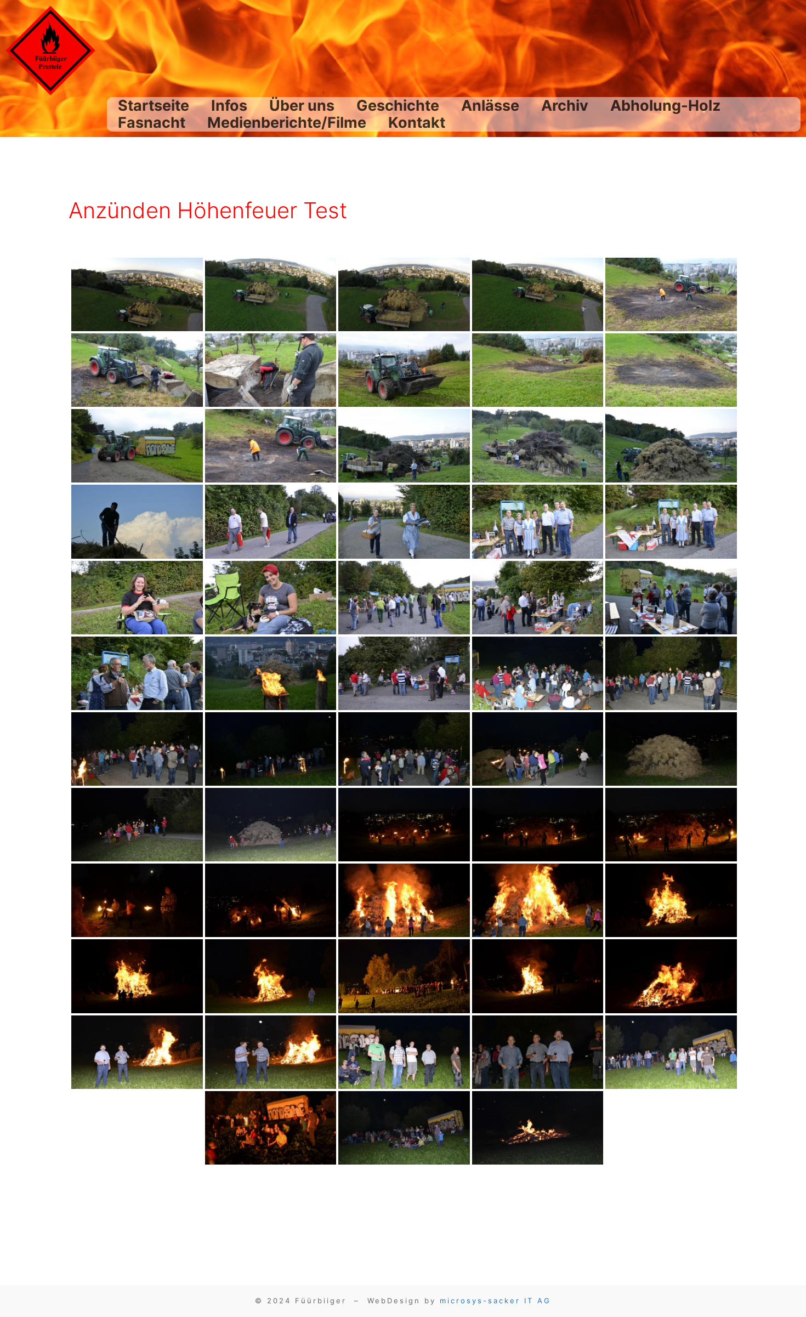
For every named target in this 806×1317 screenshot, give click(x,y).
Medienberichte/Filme (286, 122)
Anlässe (490, 105)
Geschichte (397, 105)
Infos (229, 105)
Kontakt (416, 122)
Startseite (153, 105)
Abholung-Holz (665, 105)
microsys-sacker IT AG (495, 1300)
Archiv (564, 105)
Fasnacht (151, 122)
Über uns (301, 105)
